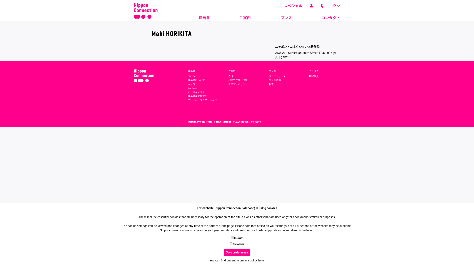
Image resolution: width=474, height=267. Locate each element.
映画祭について (196, 80)
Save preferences (237, 252)
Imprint (192, 121)
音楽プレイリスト (238, 84)
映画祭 (204, 17)
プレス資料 (275, 80)
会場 (230, 76)
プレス (286, 17)
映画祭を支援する (197, 96)
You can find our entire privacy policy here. (237, 260)
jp (334, 5)
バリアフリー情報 (238, 80)
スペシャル (293, 5)
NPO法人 (314, 76)
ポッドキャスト (196, 92)
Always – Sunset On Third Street (296, 53)
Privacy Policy (205, 121)
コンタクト (331, 17)
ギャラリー (194, 84)
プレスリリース (277, 76)
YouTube (192, 88)
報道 (271, 84)
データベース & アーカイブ (202, 100)
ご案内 (245, 17)
